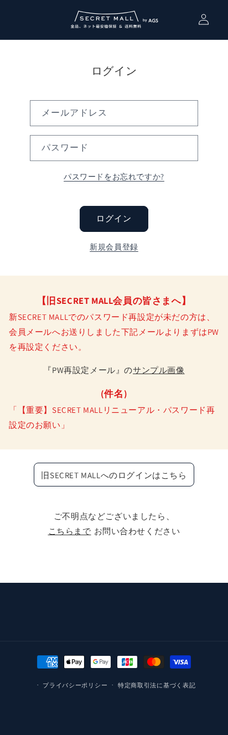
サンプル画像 (159, 370)
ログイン (114, 218)
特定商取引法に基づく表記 (156, 685)
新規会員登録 (114, 247)
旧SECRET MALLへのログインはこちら (113, 475)
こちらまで (69, 531)
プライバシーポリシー (75, 685)
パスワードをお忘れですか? (114, 177)
